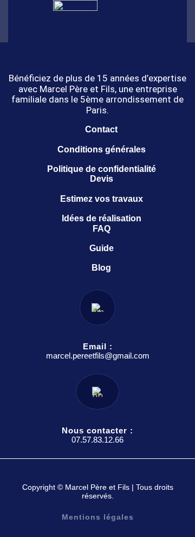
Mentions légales (98, 517)
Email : (98, 346)
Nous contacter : (97, 430)
